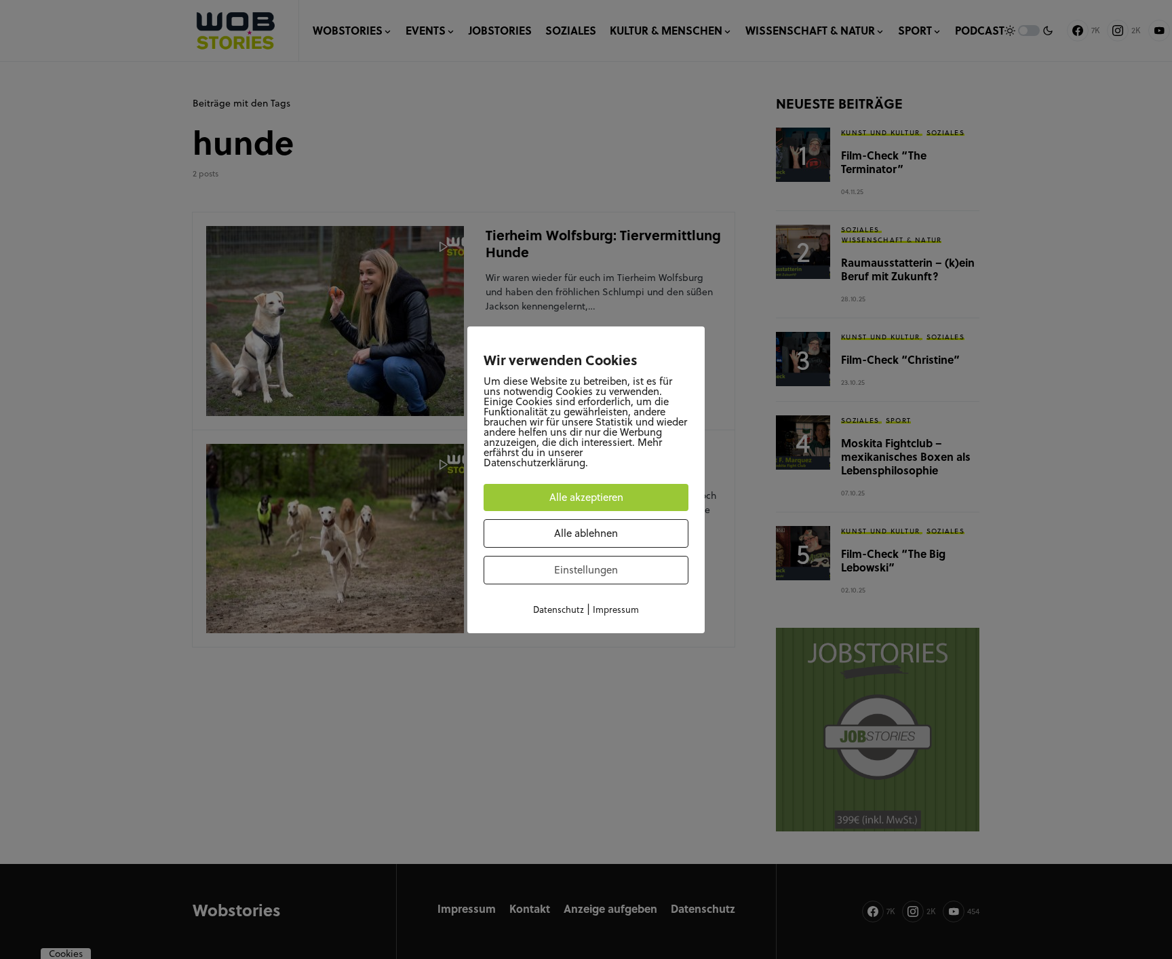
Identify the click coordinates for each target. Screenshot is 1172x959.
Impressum (616, 609)
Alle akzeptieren (586, 497)
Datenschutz (558, 609)
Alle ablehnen (586, 533)
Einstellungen (586, 570)
